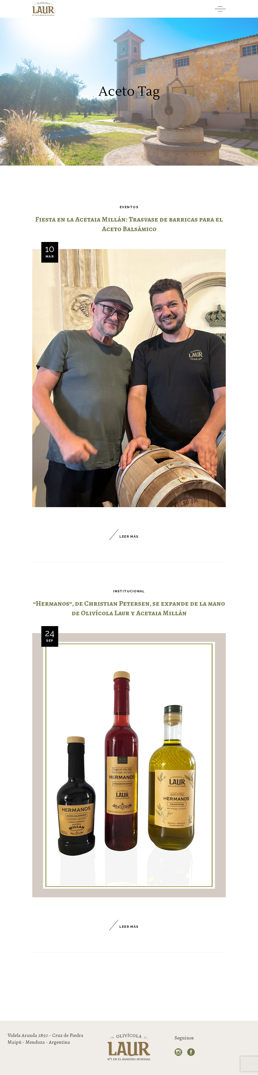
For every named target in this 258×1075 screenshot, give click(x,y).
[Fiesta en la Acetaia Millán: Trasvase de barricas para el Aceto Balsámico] (129, 378)
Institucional (129, 591)
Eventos (129, 207)
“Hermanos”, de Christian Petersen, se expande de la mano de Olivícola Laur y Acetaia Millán (129, 608)
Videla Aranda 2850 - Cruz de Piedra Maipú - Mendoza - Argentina (45, 1039)
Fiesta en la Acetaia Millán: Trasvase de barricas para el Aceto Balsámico (129, 224)
